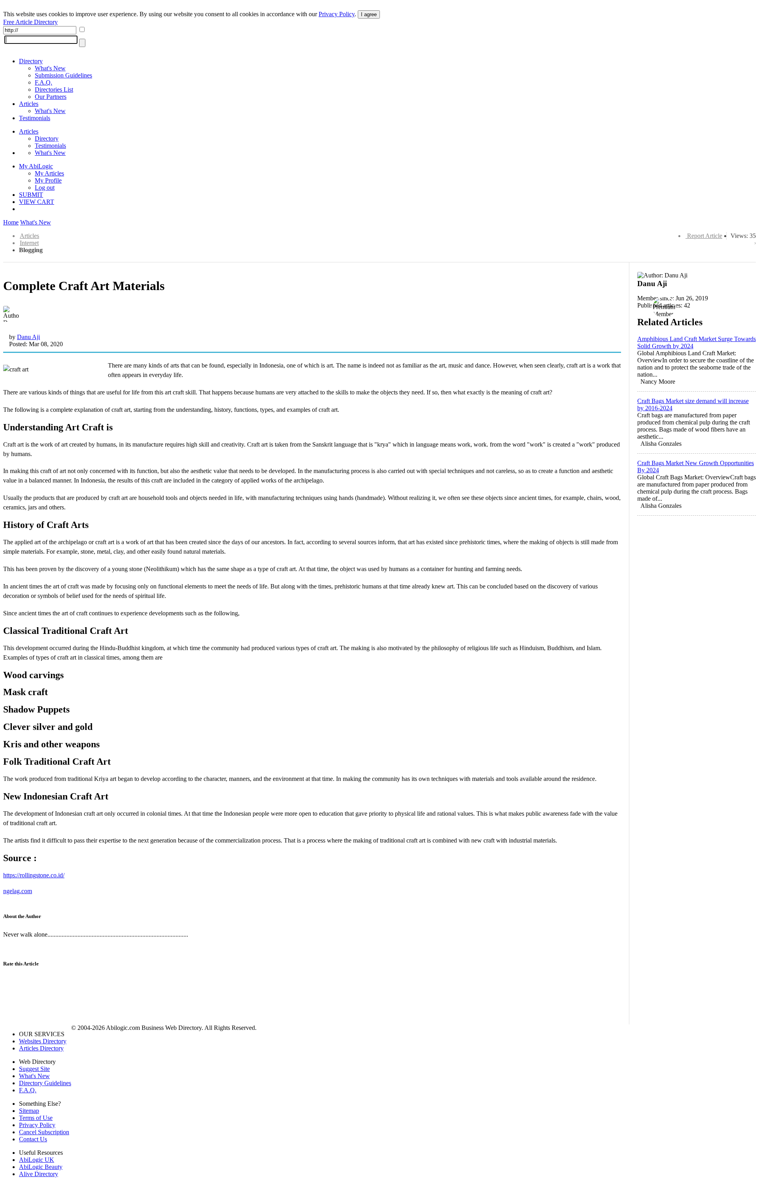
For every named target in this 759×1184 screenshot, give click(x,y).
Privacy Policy (337, 14)
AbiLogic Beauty (40, 1166)
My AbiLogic (36, 166)
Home (11, 222)
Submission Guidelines (63, 75)
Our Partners (50, 96)
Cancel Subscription (44, 1132)
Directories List (54, 89)
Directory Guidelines (45, 1083)
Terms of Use (36, 1117)
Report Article (704, 235)
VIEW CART (36, 201)
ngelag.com (17, 891)
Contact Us (33, 1139)
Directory (31, 61)
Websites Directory (42, 1041)
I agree (369, 14)
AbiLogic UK (36, 1159)
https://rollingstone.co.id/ (33, 875)
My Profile (48, 180)
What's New (50, 68)
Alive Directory (38, 1174)
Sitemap (29, 1110)
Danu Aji (28, 337)
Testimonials (34, 118)
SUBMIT (31, 194)
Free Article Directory (30, 22)
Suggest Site (34, 1068)
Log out (45, 187)
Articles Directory (41, 1048)
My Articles (49, 173)
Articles (28, 103)
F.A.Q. (43, 82)
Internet (29, 242)
